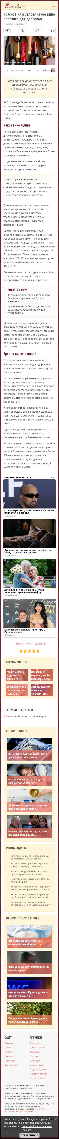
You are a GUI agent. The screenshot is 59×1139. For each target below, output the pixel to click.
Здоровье (35, 1051)
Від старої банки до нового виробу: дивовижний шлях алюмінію (30, 857)
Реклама (9, 1056)
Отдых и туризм (38, 1069)
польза (19, 643)
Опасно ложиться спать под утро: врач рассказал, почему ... (27, 781)
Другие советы (37, 1078)
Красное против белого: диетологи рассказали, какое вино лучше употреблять (29, 309)
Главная (9, 1043)
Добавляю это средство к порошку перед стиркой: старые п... (27, 807)
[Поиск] (42, 5)
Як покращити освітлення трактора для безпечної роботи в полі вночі (30, 896)
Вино (29, 643)
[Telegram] (7, 30)
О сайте (9, 1051)
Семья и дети (37, 1047)
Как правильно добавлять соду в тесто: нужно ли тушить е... (16, 688)
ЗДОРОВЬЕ (40, 643)
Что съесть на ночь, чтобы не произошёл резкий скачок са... (25, 942)
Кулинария (35, 1060)
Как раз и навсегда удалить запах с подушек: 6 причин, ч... (17, 674)
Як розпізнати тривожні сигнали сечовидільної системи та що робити (31, 903)
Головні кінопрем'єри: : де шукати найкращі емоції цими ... (27, 832)
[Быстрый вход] (47, 5)
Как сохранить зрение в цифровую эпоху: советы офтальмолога (29, 865)
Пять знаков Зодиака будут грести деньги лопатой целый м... (27, 755)
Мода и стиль (37, 1065)
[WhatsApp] (37, 30)
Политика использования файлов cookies (24, 1110)
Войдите (7, 716)
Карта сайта (11, 1065)
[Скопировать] (52, 30)
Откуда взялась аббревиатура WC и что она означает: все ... (40, 688)
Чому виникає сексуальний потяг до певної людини (30, 880)
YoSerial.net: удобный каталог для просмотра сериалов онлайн (29, 873)
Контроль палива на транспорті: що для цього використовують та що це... (31, 888)
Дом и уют (35, 1043)
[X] (22, 30)
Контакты (10, 1060)
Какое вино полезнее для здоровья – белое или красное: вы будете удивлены (30, 298)
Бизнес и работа (38, 1073)
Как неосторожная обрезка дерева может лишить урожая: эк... (27, 1020)
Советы (8, 1047)
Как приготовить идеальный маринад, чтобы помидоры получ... (42, 674)
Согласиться (29, 1135)
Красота (34, 1056)
